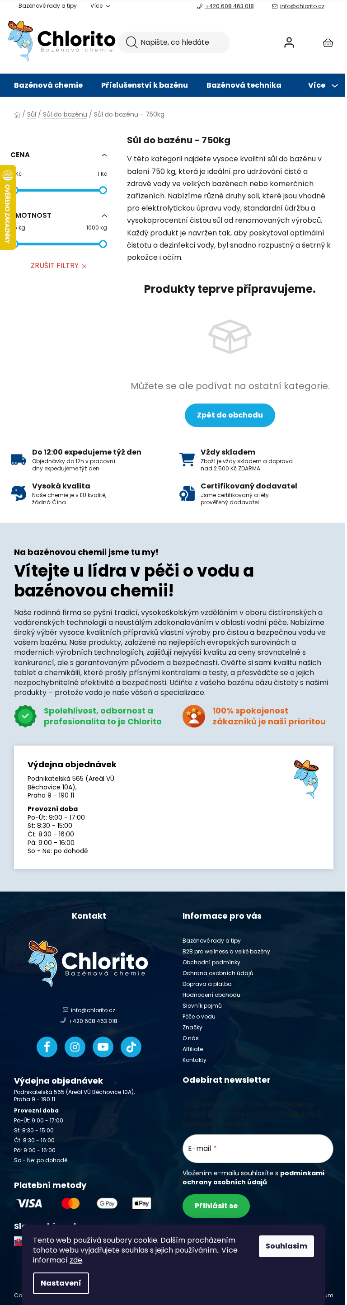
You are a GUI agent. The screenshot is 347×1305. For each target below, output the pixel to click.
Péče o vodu (199, 1016)
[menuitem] (48, 85)
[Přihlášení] (289, 42)
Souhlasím (286, 1246)
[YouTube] (103, 1047)
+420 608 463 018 (229, 6)
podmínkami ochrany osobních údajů (253, 1178)
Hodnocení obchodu (211, 995)
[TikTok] (131, 1047)
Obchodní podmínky (211, 962)
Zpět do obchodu (230, 415)
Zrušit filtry (55, 265)
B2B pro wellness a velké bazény (226, 951)
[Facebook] (47, 1047)
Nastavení (61, 1283)
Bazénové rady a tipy (48, 5)
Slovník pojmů (202, 1005)
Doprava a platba (207, 984)
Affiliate (193, 1049)
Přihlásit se (216, 1206)
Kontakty (194, 1060)
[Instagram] (75, 1047)
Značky (192, 1027)
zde (76, 1260)
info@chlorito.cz (302, 6)
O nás (191, 1038)
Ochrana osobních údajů (218, 973)
